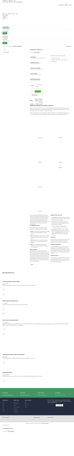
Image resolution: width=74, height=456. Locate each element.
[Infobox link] (11, 393)
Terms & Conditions (17, 407)
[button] (4, 309)
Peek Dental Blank (7, 372)
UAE (3, 408)
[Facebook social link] (34, 264)
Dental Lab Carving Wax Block (10, 320)
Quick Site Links (28, 400)
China (3, 403)
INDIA (3, 405)
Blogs (26, 407)
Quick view (4, 292)
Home (4, 46)
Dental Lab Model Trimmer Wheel (11, 281)
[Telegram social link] (38, 264)
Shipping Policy (16, 403)
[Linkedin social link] (37, 264)
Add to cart (38, 91)
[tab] (32, 104)
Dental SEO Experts (45, 423)
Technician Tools (9, 46)
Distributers (5, 400)
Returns (15, 405)
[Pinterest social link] (36, 264)
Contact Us (15, 408)
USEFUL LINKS (16, 400)
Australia (4, 410)
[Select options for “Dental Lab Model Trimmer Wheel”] (4, 290)
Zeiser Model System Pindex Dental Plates (13, 354)
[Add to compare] (46, 95)
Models (32, 85)
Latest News (16, 410)
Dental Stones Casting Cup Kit (10, 300)
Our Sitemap (16, 412)
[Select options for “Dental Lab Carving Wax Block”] (4, 329)
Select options (11, 431)
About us (26, 403)
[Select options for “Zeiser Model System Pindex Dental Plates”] (4, 362)
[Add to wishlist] (41, 95)
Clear (37, 86)
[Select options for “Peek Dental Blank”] (4, 380)
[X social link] (35, 264)
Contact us (26, 405)
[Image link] (40, 419)
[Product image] (9, 277)
